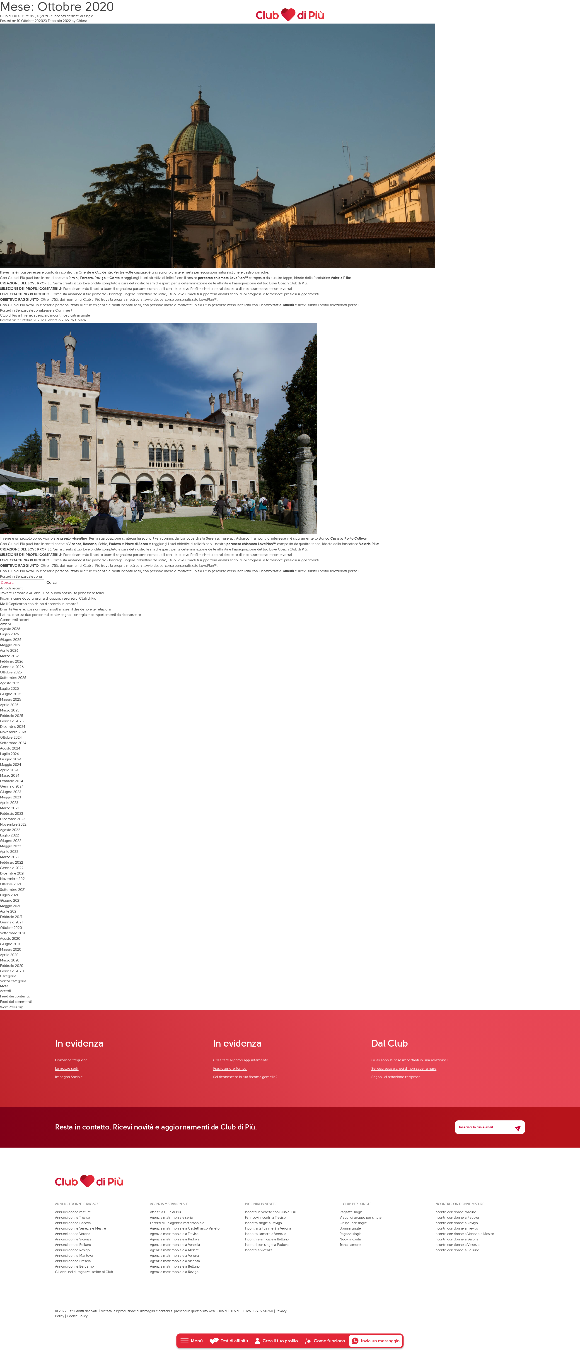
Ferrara (86, 278)
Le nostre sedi (67, 1068)
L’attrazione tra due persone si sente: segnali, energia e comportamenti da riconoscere (70, 615)
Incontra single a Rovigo (263, 1223)
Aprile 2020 (9, 955)
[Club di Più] (290, 14)
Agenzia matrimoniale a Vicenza (175, 1261)
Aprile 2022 (9, 851)
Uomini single (350, 1228)
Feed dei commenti (16, 1001)
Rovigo (100, 278)
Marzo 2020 (9, 960)
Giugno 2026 (11, 639)
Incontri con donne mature (455, 1212)
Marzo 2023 (9, 808)
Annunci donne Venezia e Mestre (80, 1228)
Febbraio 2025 (11, 716)
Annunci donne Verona (72, 1234)
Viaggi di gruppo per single (360, 1218)
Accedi (5, 991)
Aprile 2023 (9, 802)
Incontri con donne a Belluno (457, 1250)
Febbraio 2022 (11, 862)
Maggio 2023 (10, 797)
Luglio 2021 (9, 895)
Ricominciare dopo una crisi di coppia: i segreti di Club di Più (48, 598)
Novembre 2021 (13, 879)
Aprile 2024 (9, 770)
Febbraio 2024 (11, 781)
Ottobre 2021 (10, 884)
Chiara (80, 320)
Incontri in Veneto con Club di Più (270, 1212)
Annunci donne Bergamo (74, 1266)
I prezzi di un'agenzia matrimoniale (177, 1223)
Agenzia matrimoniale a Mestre (174, 1250)
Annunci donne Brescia (73, 1261)
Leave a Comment (57, 310)
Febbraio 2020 (11, 965)
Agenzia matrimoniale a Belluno (175, 1266)
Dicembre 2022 (12, 819)
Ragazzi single (351, 1234)
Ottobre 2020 (11, 927)
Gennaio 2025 (11, 721)
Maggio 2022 (10, 846)
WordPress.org (11, 1007)
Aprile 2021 (8, 911)
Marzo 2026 (9, 656)
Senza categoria (29, 310)
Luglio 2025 (9, 688)
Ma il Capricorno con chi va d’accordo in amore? (39, 604)
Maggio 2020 (10, 949)
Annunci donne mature (73, 1212)
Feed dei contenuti (15, 996)
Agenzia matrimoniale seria (171, 1218)
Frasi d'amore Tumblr (230, 1068)
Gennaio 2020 (12, 971)
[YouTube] (32, 15)
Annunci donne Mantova (74, 1256)
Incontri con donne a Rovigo (456, 1223)
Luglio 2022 (9, 835)
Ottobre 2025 (11, 672)
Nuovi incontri (350, 1239)
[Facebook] (22, 15)
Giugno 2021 (10, 900)
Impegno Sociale (69, 1077)
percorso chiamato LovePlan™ (223, 278)
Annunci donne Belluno (73, 1245)
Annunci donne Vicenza (73, 1239)
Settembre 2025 (13, 677)
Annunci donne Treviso (72, 1218)
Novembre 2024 (13, 732)
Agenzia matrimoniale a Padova (174, 1239)
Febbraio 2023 (11, 813)
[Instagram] (41, 15)
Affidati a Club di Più (165, 1212)
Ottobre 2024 (11, 737)
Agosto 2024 (10, 748)
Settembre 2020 (13, 933)
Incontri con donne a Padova (457, 1218)
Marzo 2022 (9, 857)
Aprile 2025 (9, 705)
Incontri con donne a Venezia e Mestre (464, 1234)
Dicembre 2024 (12, 726)
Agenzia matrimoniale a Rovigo (174, 1272)
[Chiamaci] (550, 15)
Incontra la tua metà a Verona (268, 1228)
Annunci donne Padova (73, 1223)
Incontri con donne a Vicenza (457, 1245)
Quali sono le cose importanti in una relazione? (409, 1060)
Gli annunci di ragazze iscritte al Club (84, 1272)
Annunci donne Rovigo (72, 1250)
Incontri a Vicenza (259, 1250)
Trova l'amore (350, 1245)
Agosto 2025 (10, 683)
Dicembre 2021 (12, 873)
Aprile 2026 (9, 650)
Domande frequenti (71, 1060)
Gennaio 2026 (12, 667)
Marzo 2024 (9, 775)
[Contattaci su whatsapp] (558, 15)
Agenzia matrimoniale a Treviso (174, 1234)
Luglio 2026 (9, 634)
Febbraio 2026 (11, 661)
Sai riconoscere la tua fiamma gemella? (245, 1077)
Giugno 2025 (10, 694)
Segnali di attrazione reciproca (395, 1077)
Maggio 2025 (10, 699)
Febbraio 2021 (11, 917)
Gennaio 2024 (11, 786)
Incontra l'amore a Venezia (265, 1234)
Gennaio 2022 (11, 868)
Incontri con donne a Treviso (456, 1228)
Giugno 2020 (11, 944)
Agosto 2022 (10, 830)
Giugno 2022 (10, 840)
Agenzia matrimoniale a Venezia (175, 1245)
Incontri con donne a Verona (456, 1239)
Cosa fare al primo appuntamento (240, 1060)
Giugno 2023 (10, 792)
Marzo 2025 (9, 710)
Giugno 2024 (10, 759)
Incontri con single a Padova (267, 1245)
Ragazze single (351, 1212)
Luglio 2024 (9, 754)
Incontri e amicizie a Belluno (267, 1239)
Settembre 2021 (12, 889)
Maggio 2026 (10, 645)
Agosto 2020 (10, 938)
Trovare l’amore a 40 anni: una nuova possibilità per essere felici (52, 593)
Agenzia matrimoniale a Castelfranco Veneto (185, 1228)
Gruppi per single (353, 1223)
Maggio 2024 (10, 764)
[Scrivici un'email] (543, 15)
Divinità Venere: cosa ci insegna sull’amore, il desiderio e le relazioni (55, 609)
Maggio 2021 (10, 906)
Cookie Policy (77, 1316)
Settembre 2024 (13, 743)
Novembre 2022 (13, 824)
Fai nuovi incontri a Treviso (265, 1218)
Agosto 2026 (10, 629)
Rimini (73, 278)
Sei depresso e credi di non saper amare (403, 1068)
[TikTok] (51, 15)
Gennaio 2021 (11, 922)
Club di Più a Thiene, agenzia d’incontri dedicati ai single (45, 315)
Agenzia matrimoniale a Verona (174, 1256)
